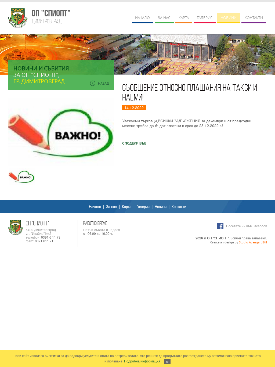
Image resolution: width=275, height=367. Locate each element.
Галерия (204, 17)
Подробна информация (142, 361)
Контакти (254, 17)
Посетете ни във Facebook (246, 226)
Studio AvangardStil (253, 242)
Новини (228, 17)
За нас (164, 17)
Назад (103, 83)
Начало (142, 17)
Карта (184, 17)
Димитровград (51, 16)
